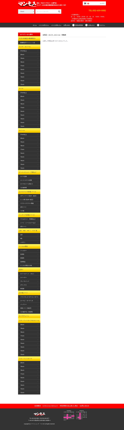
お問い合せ (67, 25)
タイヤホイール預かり (26, 184)
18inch (22, 62)
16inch (22, 69)
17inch (22, 65)
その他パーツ (23, 293)
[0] (85, 3)
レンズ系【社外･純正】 (27, 199)
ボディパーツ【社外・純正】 (28, 196)
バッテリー (23, 304)
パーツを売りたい (44, 25)
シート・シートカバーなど (28, 223)
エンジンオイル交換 (26, 180)
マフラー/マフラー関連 (27, 203)
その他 (22, 210)
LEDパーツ (23, 207)
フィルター (23, 250)
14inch (22, 77)
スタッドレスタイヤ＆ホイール (29, 320)
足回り (21, 269)
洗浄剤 (22, 254)
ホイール (22, 130)
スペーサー (23, 277)
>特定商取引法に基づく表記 (69, 406)
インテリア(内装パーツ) (26, 215)
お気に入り (91, 25)
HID (21, 238)
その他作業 (23, 187)
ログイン (102, 25)
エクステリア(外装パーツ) (27, 192)
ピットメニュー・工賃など (27, 172)
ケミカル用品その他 (26, 265)
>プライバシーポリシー (50, 406)
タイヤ (21, 88)
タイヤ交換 (23, 176)
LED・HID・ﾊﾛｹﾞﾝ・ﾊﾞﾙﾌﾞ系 (28, 231)
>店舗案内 (37, 406)
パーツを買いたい (56, 25)
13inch (22, 80)
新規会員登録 (79, 25)
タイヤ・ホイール (25, 47)
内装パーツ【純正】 (26, 308)
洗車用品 (22, 261)
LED (21, 235)
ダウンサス (23, 285)
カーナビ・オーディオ (26, 300)
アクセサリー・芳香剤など (28, 219)
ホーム (35, 25)
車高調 (22, 288)
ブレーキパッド (24, 281)
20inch (22, 54)
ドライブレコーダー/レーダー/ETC (30, 297)
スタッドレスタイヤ (25, 359)
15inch (22, 73)
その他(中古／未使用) (26, 312)
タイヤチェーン (24, 316)
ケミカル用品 (23, 246)
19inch (22, 58)
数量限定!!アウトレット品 (27, 42)
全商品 (45, 35)
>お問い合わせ (84, 406)
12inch (22, 84)
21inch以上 (23, 51)
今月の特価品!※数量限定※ (27, 38)
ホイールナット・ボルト (27, 273)
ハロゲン (22, 242)
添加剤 (22, 258)
